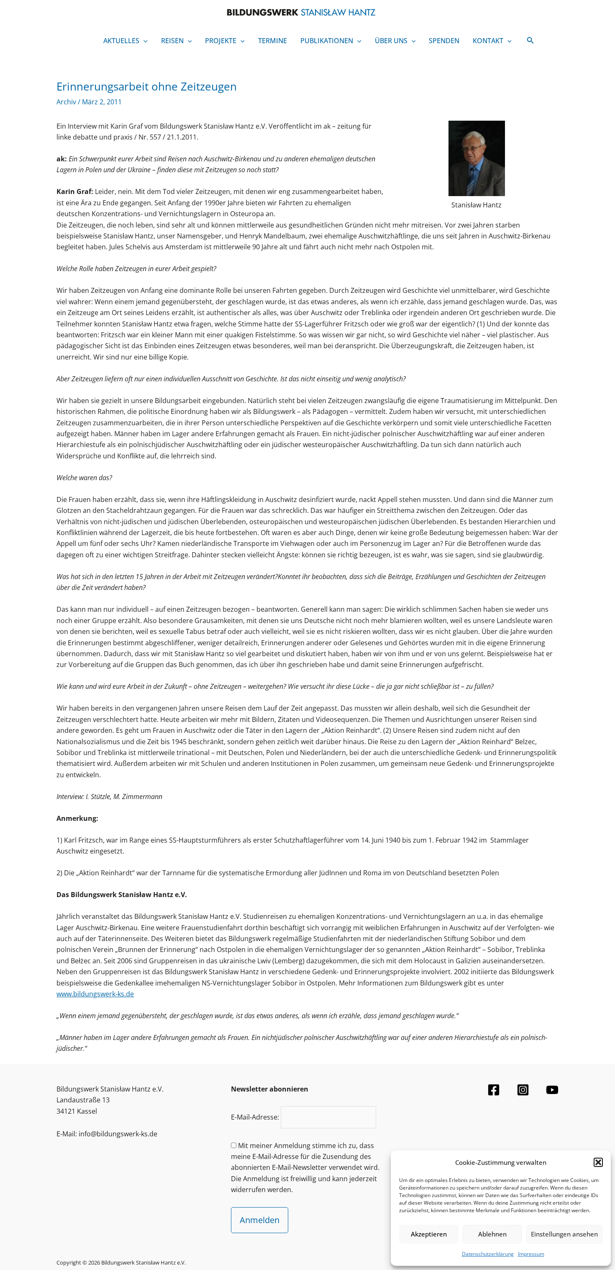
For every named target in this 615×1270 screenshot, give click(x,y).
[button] (598, 1162)
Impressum (531, 1253)
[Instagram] (523, 1090)
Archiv (66, 101)
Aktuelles (121, 40)
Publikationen (326, 40)
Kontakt (488, 40)
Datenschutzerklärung (488, 1253)
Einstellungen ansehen (564, 1234)
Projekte (220, 40)
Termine (272, 40)
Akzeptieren (429, 1234)
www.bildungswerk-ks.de (95, 993)
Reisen (172, 40)
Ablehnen (492, 1234)
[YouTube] (552, 1090)
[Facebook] (493, 1090)
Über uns (391, 40)
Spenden (444, 40)
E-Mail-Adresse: (256, 1117)
